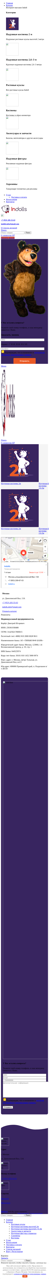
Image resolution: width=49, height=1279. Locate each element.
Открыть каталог (9, 611)
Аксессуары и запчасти (21, 1231)
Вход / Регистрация (14, 1251)
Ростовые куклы (18, 1224)
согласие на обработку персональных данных (30, 1274)
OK (25, 1276)
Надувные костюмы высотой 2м (25, 1226)
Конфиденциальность (23, 1213)
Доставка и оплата (19, 197)
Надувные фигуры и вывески (23, 1233)
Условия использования (36, 1213)
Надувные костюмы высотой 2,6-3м (26, 1229)
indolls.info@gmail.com (10, 224)
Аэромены (15, 1236)
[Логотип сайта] (14, 213)
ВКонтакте (5, 1203)
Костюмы (15, 1238)
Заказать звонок (8, 238)
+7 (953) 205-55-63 (8, 220)
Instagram (5, 1199)
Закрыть (4, 1258)
